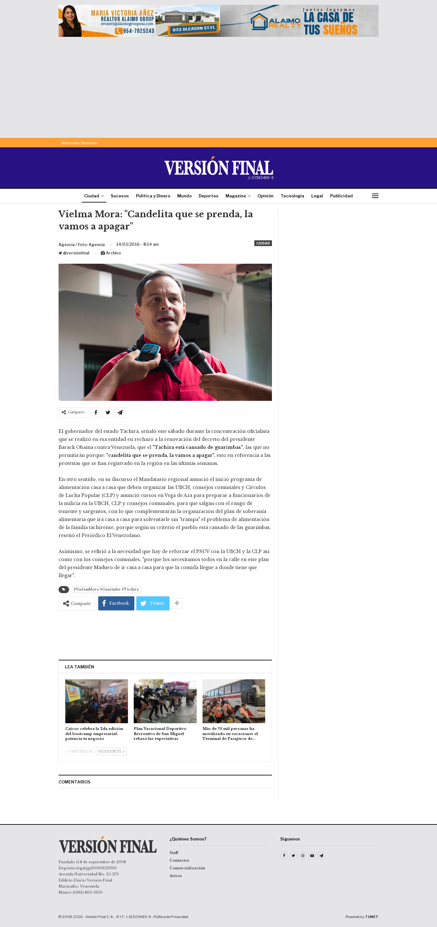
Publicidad (341, 195)
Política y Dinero (153, 195)
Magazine (236, 195)
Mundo (184, 195)
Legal (317, 195)
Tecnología (292, 195)
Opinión (266, 195)
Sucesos (120, 195)
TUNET (371, 917)
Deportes (209, 195)
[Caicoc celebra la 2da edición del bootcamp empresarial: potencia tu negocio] (96, 701)
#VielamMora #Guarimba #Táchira (106, 589)
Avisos (176, 875)
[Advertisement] (218, 85)
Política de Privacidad (171, 917)
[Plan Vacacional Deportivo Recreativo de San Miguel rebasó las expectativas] (165, 701)
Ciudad (91, 195)
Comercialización (187, 868)
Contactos (179, 860)
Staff (174, 852)
